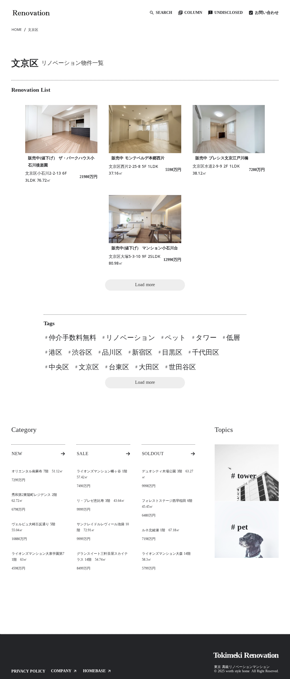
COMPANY (61, 671)
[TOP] (31, 13)
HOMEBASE (94, 671)
